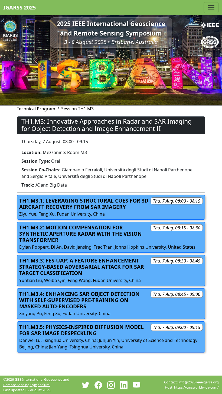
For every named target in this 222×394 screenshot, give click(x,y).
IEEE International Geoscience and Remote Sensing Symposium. (36, 382)
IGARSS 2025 (19, 7)
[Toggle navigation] (211, 7)
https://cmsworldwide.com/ (196, 387)
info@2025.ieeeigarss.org (198, 382)
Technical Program (36, 109)
